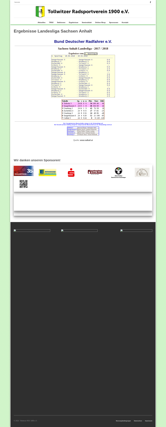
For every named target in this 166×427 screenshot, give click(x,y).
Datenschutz (138, 421)
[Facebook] (150, 2)
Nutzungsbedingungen (123, 421)
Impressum (148, 421)
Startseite (17, 2)
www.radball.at (86, 140)
